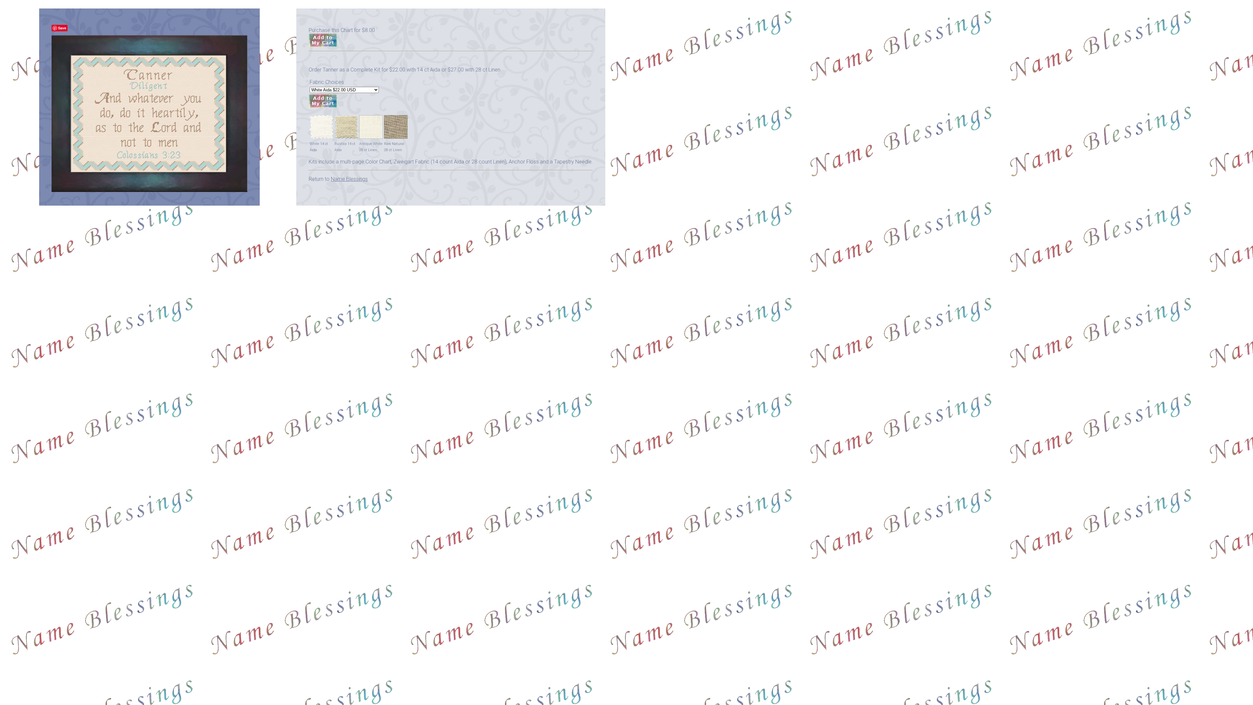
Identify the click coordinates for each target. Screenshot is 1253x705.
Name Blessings (349, 179)
